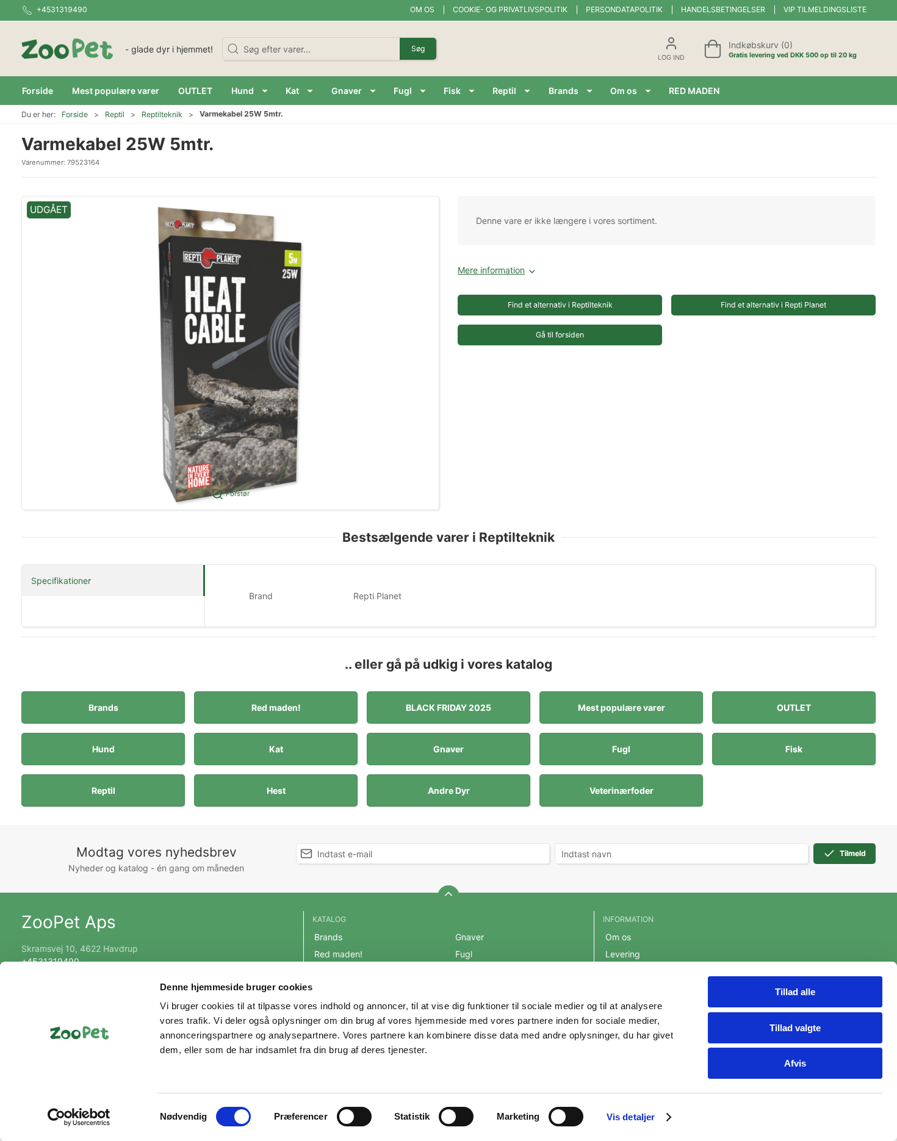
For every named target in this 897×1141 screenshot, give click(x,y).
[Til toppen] (448, 896)
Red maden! (276, 707)
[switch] (354, 1116)
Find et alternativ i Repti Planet (773, 304)
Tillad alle (795, 992)
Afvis (795, 1063)
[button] (249, 90)
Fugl (621, 749)
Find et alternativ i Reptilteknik (560, 304)
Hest (276, 790)
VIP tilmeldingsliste (825, 9)
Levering (622, 954)
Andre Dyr (449, 790)
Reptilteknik (162, 114)
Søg (418, 48)
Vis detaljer (631, 1117)
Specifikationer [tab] (61, 580)
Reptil (114, 114)
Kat (276, 749)
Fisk (793, 749)
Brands (103, 707)
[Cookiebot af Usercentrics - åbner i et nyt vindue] (79, 1117)
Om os (422, 9)
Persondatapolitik (624, 9)
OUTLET (794, 707)
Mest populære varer (621, 707)
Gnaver (448, 749)
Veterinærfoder (621, 790)
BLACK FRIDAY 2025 (448, 707)
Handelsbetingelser (723, 9)
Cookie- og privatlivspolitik (510, 9)
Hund (103, 749)
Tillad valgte (795, 1028)
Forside (75, 114)
